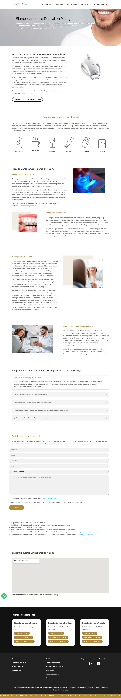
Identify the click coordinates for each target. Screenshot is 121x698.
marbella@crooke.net (92, 637)
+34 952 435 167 (56, 633)
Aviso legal (50, 670)
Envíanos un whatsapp (24, 641)
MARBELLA (40, 696)
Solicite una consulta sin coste (27, 99)
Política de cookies (53, 663)
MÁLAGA (25, 696)
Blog (47, 678)
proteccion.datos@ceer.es (90, 532)
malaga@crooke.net (23, 637)
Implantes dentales (19, 663)
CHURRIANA (57, 696)
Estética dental (17, 666)
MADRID (10, 696)
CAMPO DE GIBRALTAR (96, 696)
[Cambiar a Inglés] (106, 4)
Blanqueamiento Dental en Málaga (44, 19)
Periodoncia (16, 670)
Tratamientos (46, 4)
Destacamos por (72, 4)
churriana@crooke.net (58, 637)
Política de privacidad (54, 659)
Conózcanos (59, 4)
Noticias (92, 4)
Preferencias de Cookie (54, 666)
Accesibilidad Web (53, 674)
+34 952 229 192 (22, 633)
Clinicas (83, 4)
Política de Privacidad (51, 499)
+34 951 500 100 (89, 633)
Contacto (100, 4)
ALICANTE (74, 696)
